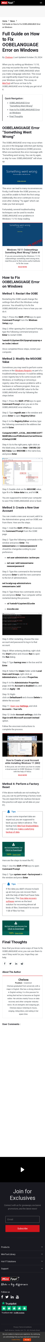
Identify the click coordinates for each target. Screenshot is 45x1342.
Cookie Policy (16, 1339)
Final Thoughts (16, 116)
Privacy (16, 1327)
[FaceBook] (2, 1298)
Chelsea (9, 57)
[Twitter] (7, 1298)
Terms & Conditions (25, 1327)
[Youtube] (17, 1298)
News (12, 21)
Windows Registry (23, 370)
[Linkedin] (12, 1298)
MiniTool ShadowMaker (27, 826)
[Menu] (41, 3)
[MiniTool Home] (8, 3)
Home (4, 21)
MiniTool (6, 83)
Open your (19, 706)
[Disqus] (22, 1054)
